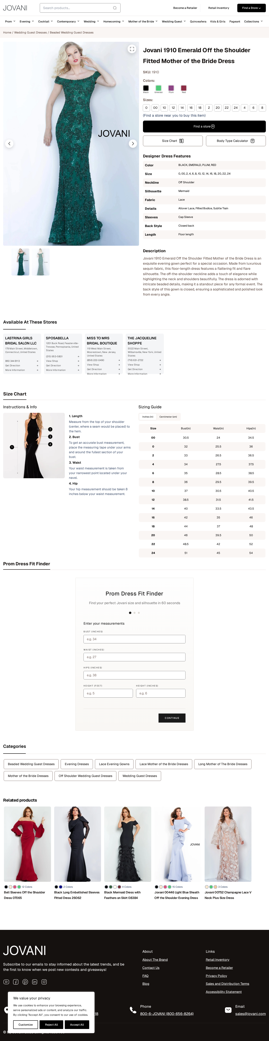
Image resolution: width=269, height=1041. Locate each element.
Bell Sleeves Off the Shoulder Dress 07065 (24, 895)
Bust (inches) (93, 631)
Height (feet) (92, 685)
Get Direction (12, 365)
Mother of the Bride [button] (141, 21)
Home (7, 32)
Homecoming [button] (112, 21)
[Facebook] (16, 982)
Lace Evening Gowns (114, 764)
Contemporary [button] (66, 21)
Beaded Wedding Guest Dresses (72, 32)
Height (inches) (147, 685)
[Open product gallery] (132, 49)
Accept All (77, 1024)
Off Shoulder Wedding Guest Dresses (85, 776)
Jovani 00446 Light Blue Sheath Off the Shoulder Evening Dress (176, 895)
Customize (26, 1024)
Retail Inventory (217, 960)
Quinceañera (198, 21)
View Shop (52, 361)
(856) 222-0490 (95, 360)
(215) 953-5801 (54, 356)
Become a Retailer (219, 968)
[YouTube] (6, 982)
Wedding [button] (90, 21)
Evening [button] (25, 21)
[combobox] (80, 8)
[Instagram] (44, 982)
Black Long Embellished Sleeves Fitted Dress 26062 (77, 895)
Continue (172, 718)
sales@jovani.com (250, 1013)
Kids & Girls (217, 21)
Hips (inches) (92, 667)
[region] (51, 1012)
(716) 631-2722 (135, 360)
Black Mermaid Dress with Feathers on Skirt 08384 (122, 895)
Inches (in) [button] (147, 416)
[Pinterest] (25, 982)
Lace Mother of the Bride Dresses (164, 764)
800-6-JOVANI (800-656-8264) (167, 1013)
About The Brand (155, 960)
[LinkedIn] (35, 982)
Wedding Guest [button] (172, 21)
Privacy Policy (216, 976)
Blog (145, 984)
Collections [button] (251, 21)
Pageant (234, 21)
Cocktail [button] (43, 21)
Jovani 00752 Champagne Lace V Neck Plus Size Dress (228, 895)
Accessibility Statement (224, 992)
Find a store (202, 126)
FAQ (145, 976)
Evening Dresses (77, 764)
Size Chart (169, 141)
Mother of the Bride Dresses (28, 776)
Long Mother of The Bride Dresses (222, 764)
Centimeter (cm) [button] (168, 416)
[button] (9, 144)
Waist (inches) (93, 649)
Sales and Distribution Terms (227, 984)
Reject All (51, 1024)
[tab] (134, 394)
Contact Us (151, 968)
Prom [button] (8, 21)
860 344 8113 (12, 361)
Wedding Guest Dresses (30, 32)
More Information (15, 370)
